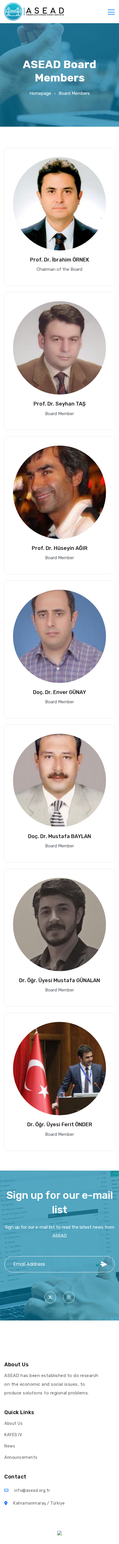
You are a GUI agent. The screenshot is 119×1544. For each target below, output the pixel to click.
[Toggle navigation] (111, 11)
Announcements (21, 1457)
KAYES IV (13, 1434)
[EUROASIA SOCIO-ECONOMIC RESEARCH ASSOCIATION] (34, 11)
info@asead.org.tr (32, 1490)
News (9, 1446)
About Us (13, 1423)
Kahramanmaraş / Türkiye (39, 1503)
